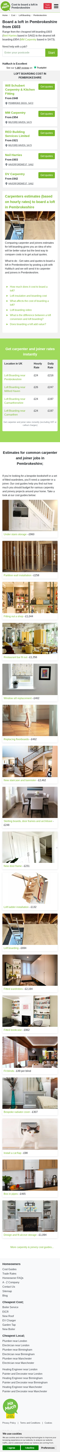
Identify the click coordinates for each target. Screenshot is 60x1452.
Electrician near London (15, 1345)
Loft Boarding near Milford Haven (14, 389)
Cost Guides (9, 1269)
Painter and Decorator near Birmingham (25, 1382)
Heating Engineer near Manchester (22, 1387)
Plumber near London (14, 1341)
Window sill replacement (18, 698)
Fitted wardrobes (13, 989)
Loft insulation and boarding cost (28, 295)
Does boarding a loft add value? (28, 324)
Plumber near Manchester (17, 1358)
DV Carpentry (15, 174)
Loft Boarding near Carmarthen (14, 412)
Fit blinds (9, 1071)
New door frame (13, 866)
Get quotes (46, 86)
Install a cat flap (12, 1153)
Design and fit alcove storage (20, 1234)
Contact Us (8, 1286)
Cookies (48, 1423)
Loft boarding (11, 948)
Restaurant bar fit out (15, 657)
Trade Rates (9, 1273)
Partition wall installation (17, 575)
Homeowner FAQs (12, 1278)
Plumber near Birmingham (17, 1349)
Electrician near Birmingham (18, 1354)
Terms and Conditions (30, 1423)
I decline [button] (29, 1447)
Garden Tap (9, 1324)
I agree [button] (11, 1447)
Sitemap (7, 1291)
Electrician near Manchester (18, 1363)
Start (51, 52)
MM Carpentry (28, 39)
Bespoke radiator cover (17, 1112)
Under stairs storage (15, 534)
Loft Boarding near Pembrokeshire (14, 377)
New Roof (8, 1316)
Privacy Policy (9, 1423)
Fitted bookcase (13, 1030)
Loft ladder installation (16, 907)
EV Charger (9, 1320)
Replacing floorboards (16, 739)
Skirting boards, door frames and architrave (28, 821)
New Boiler (8, 1329)
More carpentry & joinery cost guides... (32, 1247)
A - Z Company (10, 1282)
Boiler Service (10, 1307)
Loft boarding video (21, 310)
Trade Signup (47, 6)
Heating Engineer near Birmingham (22, 1378)
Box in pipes (11, 1193)
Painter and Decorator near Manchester (24, 1391)
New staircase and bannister (20, 780)
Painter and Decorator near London (22, 1373)
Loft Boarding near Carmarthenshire (14, 401)
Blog (5, 1295)
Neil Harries (10, 35)
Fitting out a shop (13, 616)
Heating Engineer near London (19, 1369)
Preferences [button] (48, 1447)
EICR (5, 1311)
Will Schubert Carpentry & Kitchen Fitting (20, 89)
